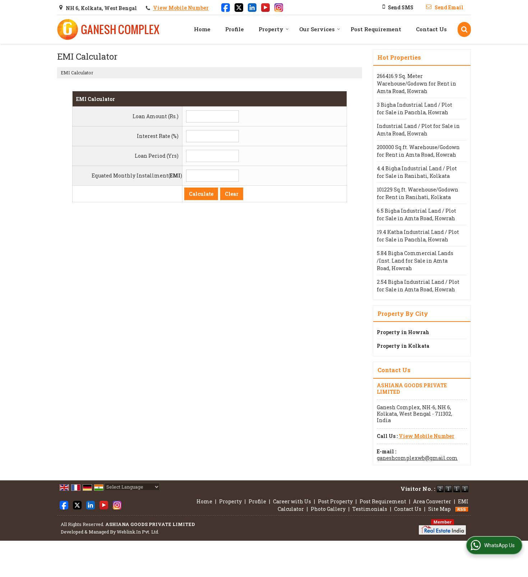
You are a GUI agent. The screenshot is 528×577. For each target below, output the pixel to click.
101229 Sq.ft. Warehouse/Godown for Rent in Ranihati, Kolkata (417, 193)
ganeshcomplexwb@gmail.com (417, 457)
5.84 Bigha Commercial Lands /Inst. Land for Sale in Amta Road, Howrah (415, 261)
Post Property (335, 501)
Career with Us (292, 501)
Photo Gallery (328, 509)
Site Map (439, 509)
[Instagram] (278, 7)
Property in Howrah (403, 332)
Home (202, 29)
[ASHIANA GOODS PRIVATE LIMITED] (109, 29)
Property (271, 29)
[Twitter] (239, 7)
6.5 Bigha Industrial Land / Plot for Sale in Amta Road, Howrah (416, 214)
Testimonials (369, 509)
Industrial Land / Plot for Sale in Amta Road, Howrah (418, 130)
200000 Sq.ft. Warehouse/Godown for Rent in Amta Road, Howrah (418, 151)
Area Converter (432, 501)
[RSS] (461, 509)
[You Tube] (265, 7)
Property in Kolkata (403, 345)
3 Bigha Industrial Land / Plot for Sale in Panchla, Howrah (414, 108)
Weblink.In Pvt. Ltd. (138, 532)
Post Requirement (376, 29)
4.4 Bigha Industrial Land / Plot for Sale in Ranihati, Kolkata (417, 172)
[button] (181, 8)
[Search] (464, 29)
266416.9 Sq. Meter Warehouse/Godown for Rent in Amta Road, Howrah (416, 83)
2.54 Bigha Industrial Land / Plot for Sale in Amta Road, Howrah (418, 285)
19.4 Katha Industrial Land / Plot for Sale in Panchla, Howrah (418, 236)
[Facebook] (225, 7)
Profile (234, 29)
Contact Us (431, 29)
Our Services (317, 29)
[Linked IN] (252, 7)
